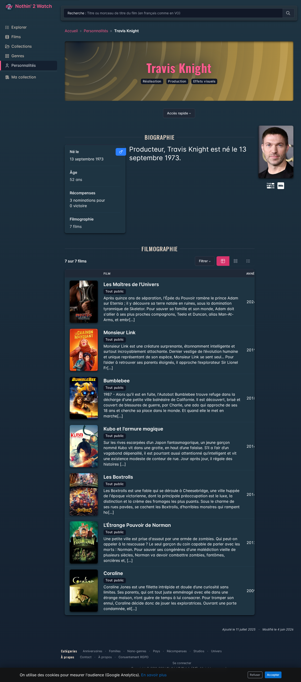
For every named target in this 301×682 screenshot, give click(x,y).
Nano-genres (136, 651)
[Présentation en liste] (248, 261)
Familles (115, 651)
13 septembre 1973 (87, 159)
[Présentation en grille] (235, 261)
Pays (156, 651)
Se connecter (182, 663)
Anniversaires (92, 651)
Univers (216, 651)
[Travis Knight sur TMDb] (270, 185)
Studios (198, 651)
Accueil (71, 30)
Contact (86, 657)
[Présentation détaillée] (223, 261)
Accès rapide (177, 113)
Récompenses (177, 651)
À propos (105, 657)
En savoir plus (154, 674)
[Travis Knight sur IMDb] (281, 185)
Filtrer (203, 261)
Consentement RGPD (133, 657)
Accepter (273, 675)
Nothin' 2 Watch (33, 6)
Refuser (255, 675)
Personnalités (96, 30)
